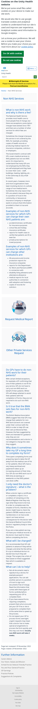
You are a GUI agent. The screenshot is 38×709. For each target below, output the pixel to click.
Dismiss (25, 86)
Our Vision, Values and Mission (13, 662)
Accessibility (18, 696)
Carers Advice (6, 659)
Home (3, 91)
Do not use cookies (12, 60)
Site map (18, 705)
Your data (18, 702)
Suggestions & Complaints (11, 676)
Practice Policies (7, 673)
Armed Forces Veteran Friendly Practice (16, 665)
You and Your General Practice (12, 667)
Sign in (18, 688)
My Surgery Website (18, 693)
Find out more (15, 86)
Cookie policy (18, 699)
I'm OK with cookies (12, 53)
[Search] (35, 76)
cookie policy (27, 47)
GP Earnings (6, 670)
